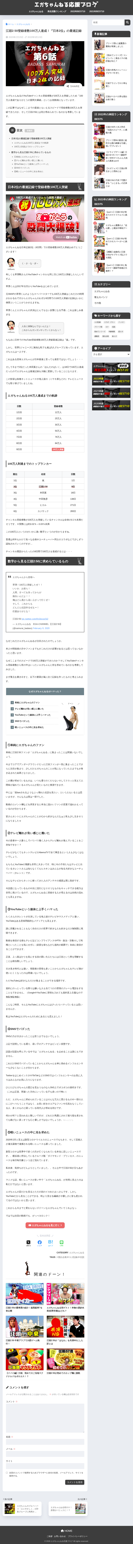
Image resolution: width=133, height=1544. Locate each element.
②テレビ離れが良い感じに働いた (28, 160)
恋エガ (120, 331)
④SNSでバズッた (22, 168)
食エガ (114, 336)
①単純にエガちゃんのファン (26, 157)
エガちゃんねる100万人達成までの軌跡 (31, 143)
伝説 (82, 1257)
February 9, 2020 (41, 628)
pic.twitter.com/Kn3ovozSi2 (35, 619)
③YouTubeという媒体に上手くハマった (31, 164)
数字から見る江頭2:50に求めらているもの (31, 152)
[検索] (127, 22)
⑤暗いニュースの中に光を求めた (28, 171)
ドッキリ (121, 322)
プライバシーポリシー (78, 1536)
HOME (68, 1530)
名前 (9, 1437)
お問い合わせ (60, 1536)
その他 (97, 303)
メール (10, 1449)
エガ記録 (73, 1257)
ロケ (107, 327)
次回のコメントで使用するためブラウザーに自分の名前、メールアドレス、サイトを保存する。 (46, 1474)
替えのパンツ (101, 297)
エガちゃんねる (36, 11)
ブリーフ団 (98, 327)
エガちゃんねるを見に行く (46, 1225)
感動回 (96, 336)
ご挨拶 (49, 1536)
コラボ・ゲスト (109, 322)
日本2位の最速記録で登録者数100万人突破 (31, 138)
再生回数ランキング (57, 11)
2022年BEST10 (77, 11)
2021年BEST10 (96, 11)
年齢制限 (112, 331)
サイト (9, 1461)
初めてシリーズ (99, 331)
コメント (12, 1401)
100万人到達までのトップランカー (29, 146)
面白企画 (62, 1257)
